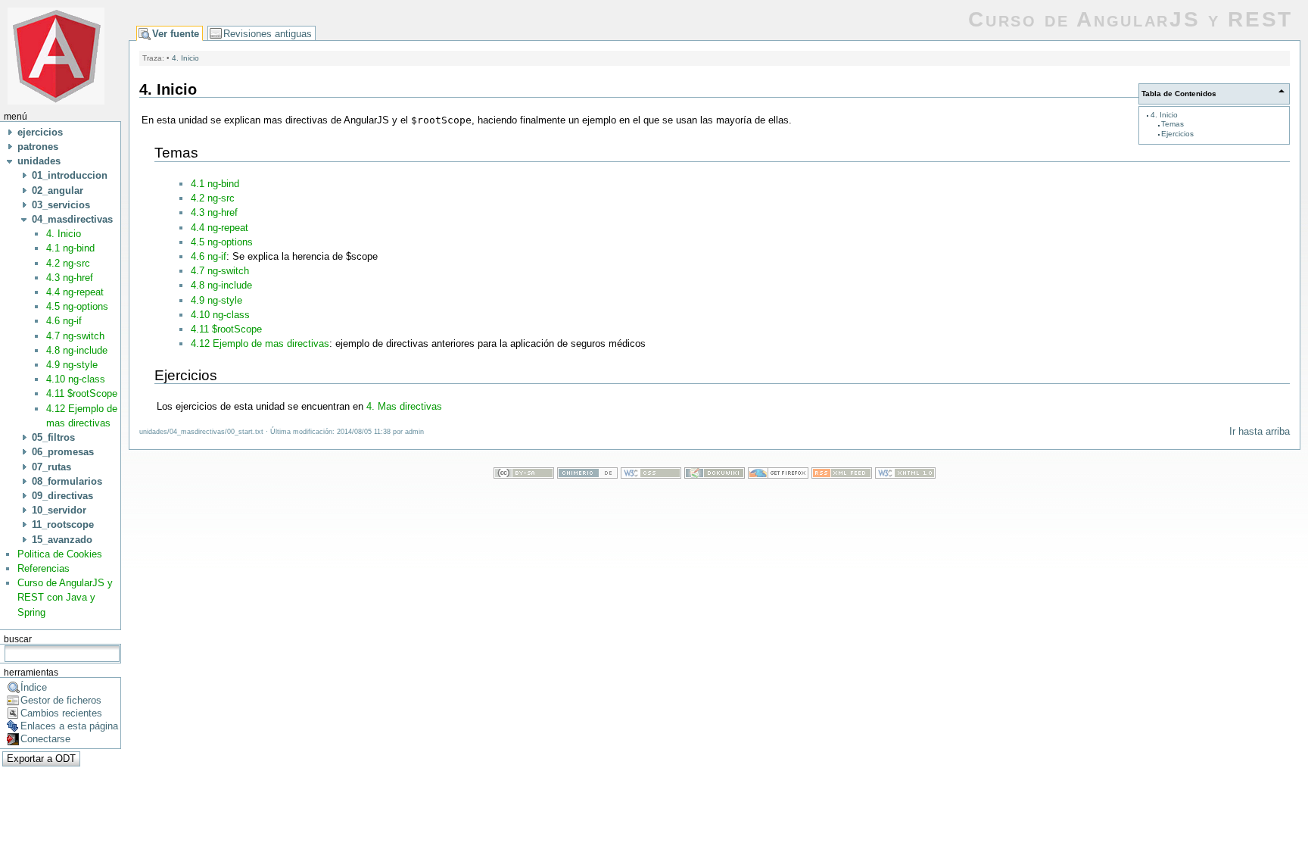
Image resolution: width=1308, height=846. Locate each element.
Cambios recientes (61, 713)
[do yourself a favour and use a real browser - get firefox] (778, 475)
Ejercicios (1177, 134)
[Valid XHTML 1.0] (905, 475)
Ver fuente (175, 33)
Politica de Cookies (59, 554)
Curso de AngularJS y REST (1130, 19)
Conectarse (45, 739)
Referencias (43, 568)
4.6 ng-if (64, 320)
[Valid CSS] (651, 475)
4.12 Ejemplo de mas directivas (260, 343)
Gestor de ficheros (60, 700)
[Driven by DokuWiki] (714, 475)
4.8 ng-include (76, 350)
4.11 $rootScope (81, 393)
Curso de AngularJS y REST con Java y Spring (65, 597)
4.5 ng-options (77, 306)
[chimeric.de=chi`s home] (587, 475)
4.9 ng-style (72, 364)
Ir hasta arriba (1259, 431)
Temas (1172, 124)
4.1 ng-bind (70, 248)
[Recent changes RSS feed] (841, 475)
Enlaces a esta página (69, 726)
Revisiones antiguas (267, 33)
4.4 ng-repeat (75, 292)
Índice (33, 687)
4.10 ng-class (75, 379)
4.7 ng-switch (75, 336)
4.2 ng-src (68, 263)
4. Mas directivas (404, 406)
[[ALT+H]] (56, 55)
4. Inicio (63, 233)
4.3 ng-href (69, 277)
